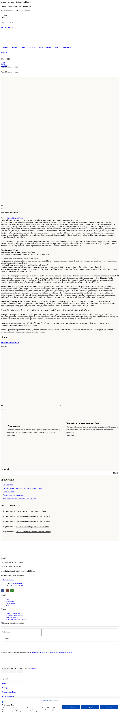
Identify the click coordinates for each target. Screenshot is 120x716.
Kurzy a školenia (45, 47)
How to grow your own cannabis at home (31, 511)
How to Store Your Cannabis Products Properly (33, 532)
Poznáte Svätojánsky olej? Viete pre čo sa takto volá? (22, 488)
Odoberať (7, 638)
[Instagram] (7, 590)
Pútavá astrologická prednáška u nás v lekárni (19, 499)
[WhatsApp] (12, 590)
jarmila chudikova (10, 218)
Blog (56, 47)
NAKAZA (34, 668)
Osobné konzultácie (28, 47)
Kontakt (10, 22)
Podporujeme (66, 47)
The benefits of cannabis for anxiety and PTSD (33, 516)
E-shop (14, 47)
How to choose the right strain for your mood (32, 527)
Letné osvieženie (9, 492)
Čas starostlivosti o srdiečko (13, 495)
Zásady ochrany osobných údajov (49, 700)
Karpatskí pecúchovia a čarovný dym (82, 423)
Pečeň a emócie (13, 426)
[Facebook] (2, 590)
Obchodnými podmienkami (38, 652)
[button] (2, 676)
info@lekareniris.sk (17, 583)
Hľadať (5, 469)
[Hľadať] (27, 679)
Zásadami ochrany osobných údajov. (61, 652)
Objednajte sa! (8, 485)
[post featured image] (30, 395)
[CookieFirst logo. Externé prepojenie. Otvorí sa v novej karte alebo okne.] (3, 702)
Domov (5, 47)
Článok (20, 218)
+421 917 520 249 (17, 585)
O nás (3, 22)
